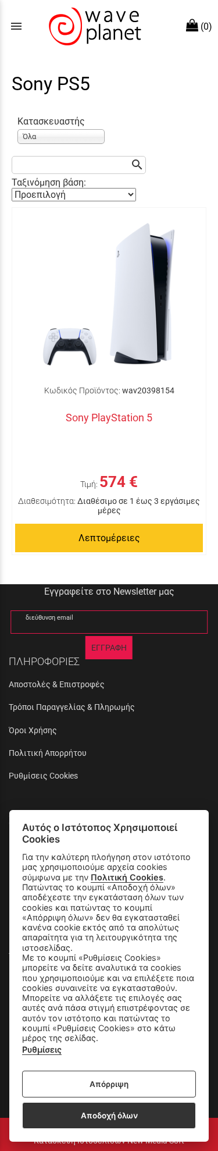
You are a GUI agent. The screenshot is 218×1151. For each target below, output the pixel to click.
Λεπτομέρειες (109, 537)
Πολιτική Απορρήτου (48, 753)
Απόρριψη (109, 1084)
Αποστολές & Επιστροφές (57, 684)
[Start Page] (93, 26)
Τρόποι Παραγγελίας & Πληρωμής (72, 707)
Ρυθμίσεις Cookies (43, 775)
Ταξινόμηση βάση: (49, 182)
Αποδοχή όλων (109, 1115)
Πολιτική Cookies (127, 877)
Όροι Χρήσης (33, 730)
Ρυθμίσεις (42, 1049)
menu (16, 26)
